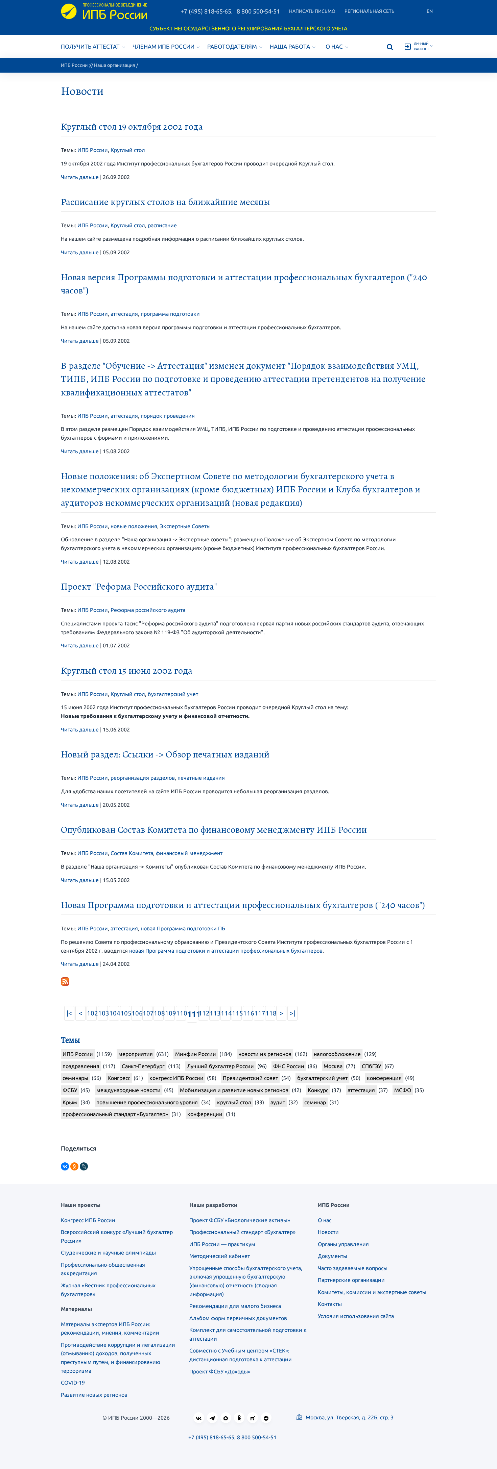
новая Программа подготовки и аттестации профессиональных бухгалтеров (226, 951)
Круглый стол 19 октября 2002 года (132, 126)
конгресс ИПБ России (176, 1078)
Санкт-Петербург (143, 1066)
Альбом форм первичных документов (238, 1318)
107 (147, 1013)
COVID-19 (73, 1383)
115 (237, 1013)
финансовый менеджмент (189, 853)
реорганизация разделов (143, 778)
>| (292, 1013)
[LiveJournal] (84, 1166)
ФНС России (288, 1066)
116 (248, 1013)
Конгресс (119, 1078)
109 (170, 1013)
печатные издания (201, 778)
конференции (204, 1114)
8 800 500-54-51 (258, 11)
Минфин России (195, 1054)
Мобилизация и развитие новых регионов (234, 1090)
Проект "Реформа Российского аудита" (139, 586)
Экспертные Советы (185, 526)
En (430, 11)
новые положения (134, 526)
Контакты (330, 1304)
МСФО (402, 1090)
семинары (75, 1078)
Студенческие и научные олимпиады (108, 1252)
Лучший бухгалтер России (220, 1066)
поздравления (81, 1066)
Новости (328, 1232)
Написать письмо (312, 11)
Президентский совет (250, 1078)
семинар (315, 1102)
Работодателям (232, 46)
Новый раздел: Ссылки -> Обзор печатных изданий (165, 754)
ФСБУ (70, 1090)
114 (226, 1013)
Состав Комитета (132, 853)
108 (159, 1013)
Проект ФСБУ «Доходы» (220, 1371)
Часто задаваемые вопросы (352, 1268)
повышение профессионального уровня (147, 1102)
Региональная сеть (370, 11)
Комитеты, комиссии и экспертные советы (372, 1292)
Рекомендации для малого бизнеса (235, 1306)
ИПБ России (74, 65)
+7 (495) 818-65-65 (206, 11)
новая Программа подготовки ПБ (183, 928)
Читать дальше (80, 177)
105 (125, 1013)
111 (192, 1014)
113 (214, 1013)
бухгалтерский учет (173, 694)
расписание (162, 225)
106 (136, 1013)
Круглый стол (128, 150)
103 (103, 1013)
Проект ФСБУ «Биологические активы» (239, 1220)
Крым (70, 1102)
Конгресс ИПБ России (88, 1220)
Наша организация (114, 65)
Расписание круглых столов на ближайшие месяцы (165, 202)
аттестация (124, 314)
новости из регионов (264, 1054)
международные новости (128, 1090)
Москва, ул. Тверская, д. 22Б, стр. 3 (349, 1417)
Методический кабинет (219, 1256)
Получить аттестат (90, 46)
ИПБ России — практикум (222, 1244)
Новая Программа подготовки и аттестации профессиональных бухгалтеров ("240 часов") (243, 905)
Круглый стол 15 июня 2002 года (126, 670)
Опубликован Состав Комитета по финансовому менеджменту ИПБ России (214, 829)
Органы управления (343, 1244)
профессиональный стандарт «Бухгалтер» (115, 1114)
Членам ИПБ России (163, 46)
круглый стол (234, 1102)
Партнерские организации (351, 1280)
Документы (332, 1256)
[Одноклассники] (74, 1166)
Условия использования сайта (356, 1316)
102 (92, 1013)
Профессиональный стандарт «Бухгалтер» (242, 1232)
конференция (384, 1078)
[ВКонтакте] (65, 1166)
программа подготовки (170, 314)
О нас (334, 46)
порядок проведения (168, 416)
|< (69, 1013)
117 (259, 1013)
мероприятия (135, 1054)
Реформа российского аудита (148, 610)
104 (114, 1013)
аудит (277, 1102)
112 (203, 1013)
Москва (333, 1066)
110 (181, 1013)
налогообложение (337, 1054)
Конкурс (318, 1090)
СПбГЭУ (371, 1066)
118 (270, 1013)
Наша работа (290, 46)
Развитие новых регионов (94, 1395)
